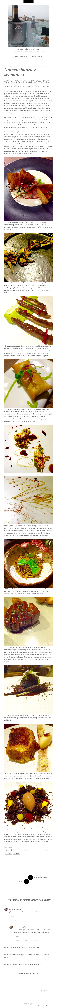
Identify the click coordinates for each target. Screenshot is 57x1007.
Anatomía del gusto (28, 49)
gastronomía (22, 82)
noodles (9, 85)
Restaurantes (45, 66)
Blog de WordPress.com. (28, 1003)
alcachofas (36, 80)
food (11, 82)
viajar (39, 86)
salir (45, 85)
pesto (29, 85)
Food (23, 66)
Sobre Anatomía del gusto (22, 56)
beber (42, 80)
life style (26, 83)
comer (39, 81)
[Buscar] (31, 1)
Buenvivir (7, 66)
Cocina (13, 66)
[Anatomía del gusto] (28, 26)
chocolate (24, 81)
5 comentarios (46, 86)
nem (5, 85)
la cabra (20, 83)
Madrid (37, 83)
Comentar (43, 990)
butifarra (7, 81)
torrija (29, 86)
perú (17, 85)
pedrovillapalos (15, 909)
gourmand (29, 82)
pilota (33, 85)
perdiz (21, 85)
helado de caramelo (45, 82)
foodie (15, 82)
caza (12, 81)
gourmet (35, 82)
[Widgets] (26, 1)
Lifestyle (37, 66)
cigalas (30, 81)
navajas (48, 83)
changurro (17, 81)
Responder (31, 920)
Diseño (18, 66)
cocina (35, 81)
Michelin (42, 83)
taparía (50, 85)
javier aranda (13, 83)
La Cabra (39, 93)
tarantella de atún (10, 86)
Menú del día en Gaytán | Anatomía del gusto (26, 964)
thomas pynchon (21, 86)
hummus (6, 83)
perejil (25, 85)
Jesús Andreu (19, 927)
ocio (14, 85)
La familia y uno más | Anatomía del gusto (25, 947)
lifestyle (32, 83)
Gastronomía (29, 66)
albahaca (30, 80)
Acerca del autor (37, 56)
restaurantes (40, 85)
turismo (34, 86)
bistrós (46, 80)
